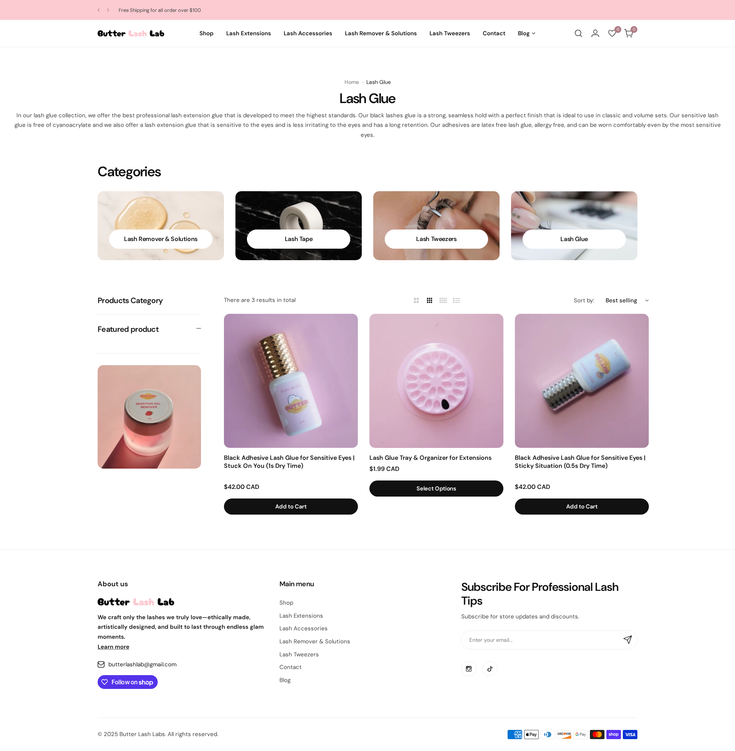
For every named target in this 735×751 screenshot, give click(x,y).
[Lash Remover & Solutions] (161, 225)
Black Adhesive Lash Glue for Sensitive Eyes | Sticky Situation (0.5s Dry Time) (580, 462)
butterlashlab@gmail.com (142, 664)
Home (352, 82)
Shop (286, 603)
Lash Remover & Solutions (314, 641)
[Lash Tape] (298, 225)
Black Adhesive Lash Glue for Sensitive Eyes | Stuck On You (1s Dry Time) (289, 462)
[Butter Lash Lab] (131, 33)
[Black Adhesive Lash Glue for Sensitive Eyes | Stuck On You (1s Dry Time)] (291, 381)
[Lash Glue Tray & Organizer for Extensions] (436, 381)
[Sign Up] (627, 639)
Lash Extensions (301, 616)
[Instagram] (469, 668)
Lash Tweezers (299, 654)
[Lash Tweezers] (436, 225)
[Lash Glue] (574, 225)
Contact (290, 667)
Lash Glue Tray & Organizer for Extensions (430, 458)
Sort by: (584, 300)
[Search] (578, 33)
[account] (595, 33)
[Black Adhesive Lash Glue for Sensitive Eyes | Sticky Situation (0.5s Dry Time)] (582, 381)
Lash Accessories (303, 628)
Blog (285, 680)
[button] (99, 10)
